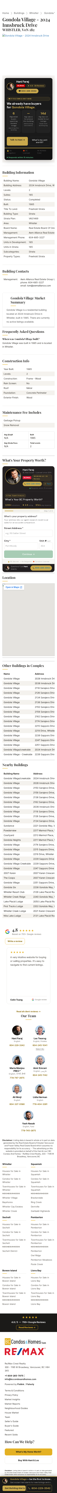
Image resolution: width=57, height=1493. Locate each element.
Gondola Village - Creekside (18, 754)
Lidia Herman (40, 1097)
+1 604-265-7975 (14, 1375)
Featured (9, 1430)
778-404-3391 (40, 1104)
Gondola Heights (12, 840)
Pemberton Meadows (41, 1260)
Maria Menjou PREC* (17, 1069)
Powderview (10, 830)
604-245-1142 (40, 1075)
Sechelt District (9, 1251)
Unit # (45, 540)
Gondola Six (10, 887)
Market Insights (12, 1399)
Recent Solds (11, 1434)
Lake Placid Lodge (13, 901)
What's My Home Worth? (28, 1452)
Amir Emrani (40, 1068)
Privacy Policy (11, 1395)
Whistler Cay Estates (12, 1206)
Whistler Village (10, 1197)
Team (7, 1417)
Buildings (19, 13)
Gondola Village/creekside (17, 749)
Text (49, 484)
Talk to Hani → (17, 139)
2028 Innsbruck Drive (44, 783)
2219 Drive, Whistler (45, 730)
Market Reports (12, 1404)
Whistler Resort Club (14, 892)
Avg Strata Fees (10, 443)
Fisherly (30, 1384)
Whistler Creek (9, 1211)
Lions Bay (35, 1304)
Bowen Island (9, 1304)
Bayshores (7, 1202)
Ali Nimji (17, 1097)
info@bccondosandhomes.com (20, 1379)
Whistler (34, 13)
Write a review (15, 941)
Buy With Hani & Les (28, 1460)
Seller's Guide (11, 1421)
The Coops (9, 877)
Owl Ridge (36, 1255)
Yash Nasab (28, 1123)
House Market (12, 1412)
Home (5, 13)
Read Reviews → (27, 1327)
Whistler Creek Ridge (14, 896)
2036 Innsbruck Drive (44, 806)
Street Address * (13, 528)
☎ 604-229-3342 (27, 91)
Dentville (35, 1206)
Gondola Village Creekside (17, 863)
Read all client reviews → (28, 1011)
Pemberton (36, 1251)
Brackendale (37, 1197)
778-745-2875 (28, 1130)
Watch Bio (40, 1049)
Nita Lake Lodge (12, 915)
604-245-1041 (40, 1045)
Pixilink (20, 1384)
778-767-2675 (17, 1077)
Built (32, 435)
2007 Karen (10, 873)
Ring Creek (36, 1202)
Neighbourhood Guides (16, 1408)
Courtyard (9, 835)
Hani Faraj (17, 1038)
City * (7, 540)
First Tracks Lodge (13, 906)
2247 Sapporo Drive (43, 868)
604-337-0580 (17, 1104)
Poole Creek (37, 1264)
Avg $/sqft (8, 435)
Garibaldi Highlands (40, 1211)
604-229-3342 (33, 484)
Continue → (28, 554)
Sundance (9, 825)
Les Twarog (40, 1038)
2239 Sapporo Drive (43, 858)
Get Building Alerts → (15, 1488)
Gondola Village (12, 678)
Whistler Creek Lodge (15, 911)
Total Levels (35, 443)
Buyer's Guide (12, 1425)
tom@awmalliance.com (39, 285)
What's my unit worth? (39, 141)
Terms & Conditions (14, 1390)
